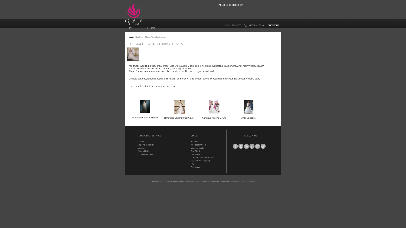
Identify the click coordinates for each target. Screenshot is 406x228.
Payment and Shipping (200, 161)
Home (130, 28)
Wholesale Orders (198, 145)
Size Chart (195, 151)
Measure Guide (197, 148)
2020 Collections (249, 118)
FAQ (192, 164)
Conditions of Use (145, 154)
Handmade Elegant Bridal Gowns (179, 118)
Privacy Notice (144, 151)
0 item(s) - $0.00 (256, 25)
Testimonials (196, 154)
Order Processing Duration (202, 157)
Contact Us (142, 142)
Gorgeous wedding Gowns (214, 118)
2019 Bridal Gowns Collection (144, 118)
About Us (141, 148)
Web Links (195, 167)
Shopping (149, 28)
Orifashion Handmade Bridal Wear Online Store (182, 181)
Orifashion (215, 181)
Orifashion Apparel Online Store (232, 181)
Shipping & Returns (146, 145)
